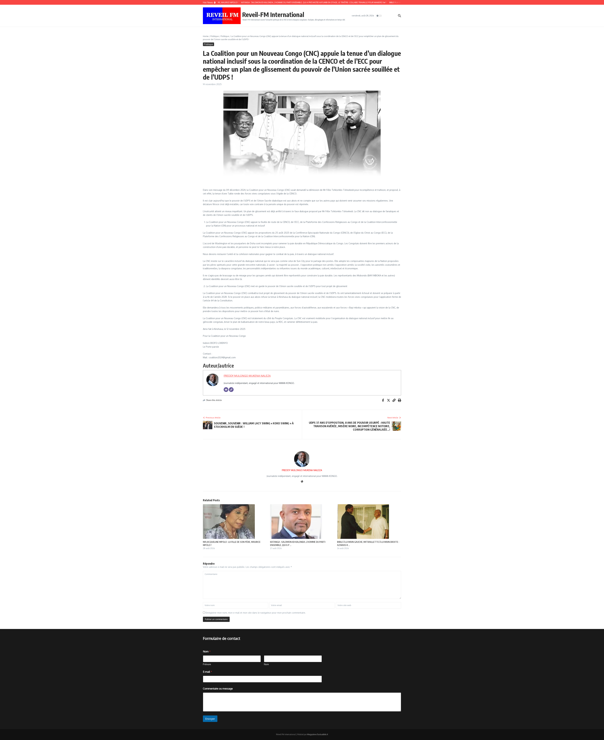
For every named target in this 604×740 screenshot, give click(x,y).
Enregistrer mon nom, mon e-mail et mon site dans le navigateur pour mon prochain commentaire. (256, 612)
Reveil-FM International (273, 14)
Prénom (207, 664)
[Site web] (302, 481)
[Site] (231, 389)
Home (206, 36)
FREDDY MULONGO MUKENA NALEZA (247, 375)
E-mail (207, 671)
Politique (214, 36)
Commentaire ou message (218, 688)
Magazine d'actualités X (317, 734)
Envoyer (210, 718)
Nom (266, 664)
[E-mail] (226, 389)
